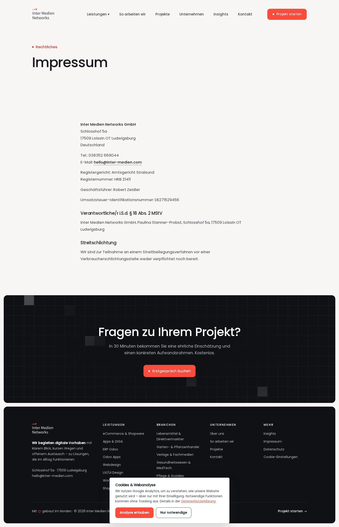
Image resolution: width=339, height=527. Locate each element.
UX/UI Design (113, 472)
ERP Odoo (110, 449)
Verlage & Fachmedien (175, 454)
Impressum (273, 441)
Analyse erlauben (134, 512)
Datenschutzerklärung (198, 501)
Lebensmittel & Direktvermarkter (170, 436)
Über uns (217, 433)
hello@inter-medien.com (118, 162)
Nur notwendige (173, 512)
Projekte (162, 14)
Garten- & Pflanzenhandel (178, 447)
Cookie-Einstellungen (281, 457)
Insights (221, 14)
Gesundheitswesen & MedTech (174, 465)
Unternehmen (191, 14)
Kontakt (245, 14)
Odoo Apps (112, 457)
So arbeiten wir (132, 14)
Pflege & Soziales (170, 475)
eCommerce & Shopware (123, 433)
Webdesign (112, 464)
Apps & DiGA (113, 441)
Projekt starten (289, 14)
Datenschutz (274, 449)
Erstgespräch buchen (171, 371)
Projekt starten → (292, 511)
